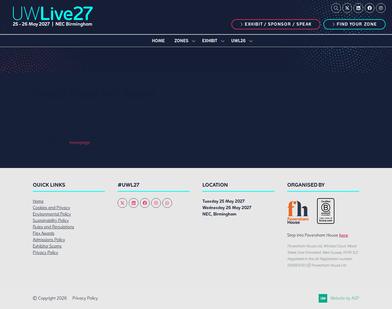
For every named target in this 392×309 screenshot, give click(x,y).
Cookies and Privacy (51, 207)
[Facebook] (369, 8)
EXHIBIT (209, 41)
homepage (80, 142)
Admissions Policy (49, 239)
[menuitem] (158, 41)
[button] (336, 8)
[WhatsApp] (167, 203)
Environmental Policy (52, 214)
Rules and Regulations (53, 227)
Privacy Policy (45, 252)
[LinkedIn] (358, 8)
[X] (347, 8)
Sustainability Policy (51, 220)
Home (158, 41)
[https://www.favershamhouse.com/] (298, 222)
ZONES (181, 41)
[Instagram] (381, 8)
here (343, 235)
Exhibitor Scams (47, 246)
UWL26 (238, 41)
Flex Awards (43, 233)
